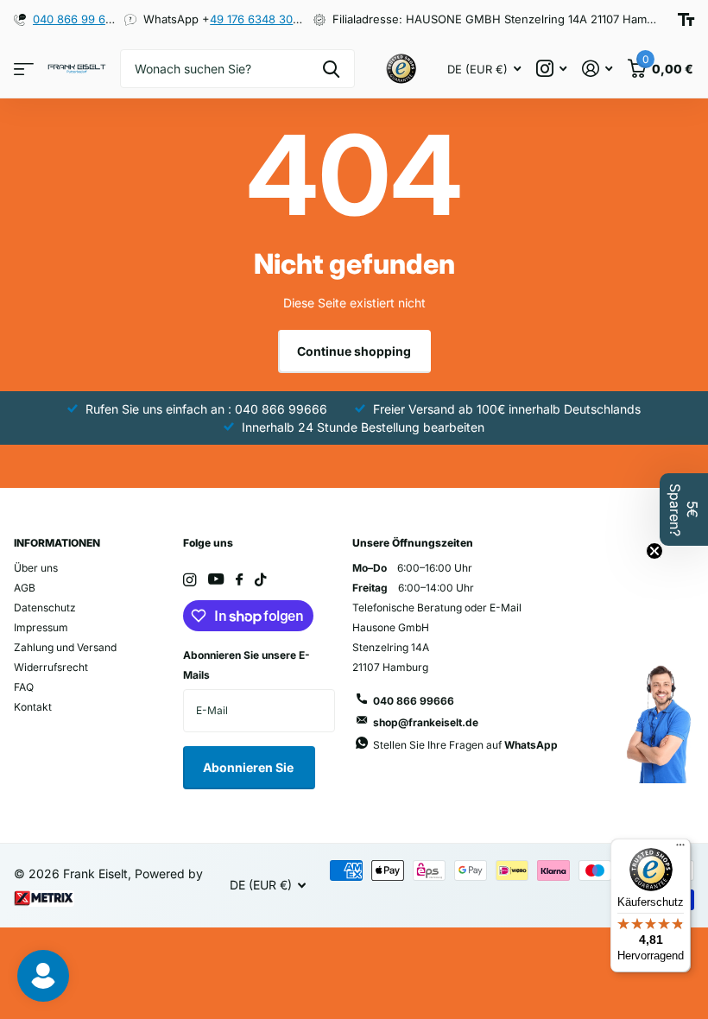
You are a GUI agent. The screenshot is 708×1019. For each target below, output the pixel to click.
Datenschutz (45, 607)
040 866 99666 (413, 700)
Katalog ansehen (24, 68)
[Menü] (680, 849)
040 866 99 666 (76, 19)
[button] (684, 509)
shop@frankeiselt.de (425, 722)
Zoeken (331, 68)
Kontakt (33, 706)
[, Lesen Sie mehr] (551, 68)
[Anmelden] (597, 68)
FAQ (24, 686)
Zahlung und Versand (65, 647)
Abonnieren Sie (249, 767)
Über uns (36, 567)
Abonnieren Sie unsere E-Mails (246, 665)
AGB (24, 587)
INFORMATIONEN (57, 542)
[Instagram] (189, 579)
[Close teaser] (654, 551)
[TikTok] (261, 579)
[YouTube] (216, 579)
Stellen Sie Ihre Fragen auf (465, 744)
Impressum (41, 627)
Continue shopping (354, 351)
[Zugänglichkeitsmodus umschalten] (686, 19)
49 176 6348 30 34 (260, 19)
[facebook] (239, 580)
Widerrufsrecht (51, 667)
